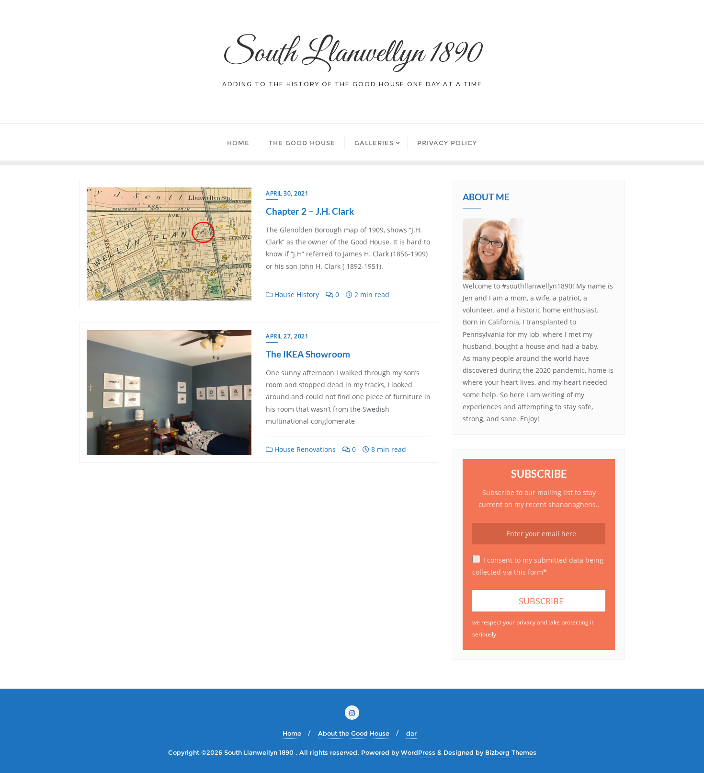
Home (292, 733)
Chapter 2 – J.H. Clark (310, 211)
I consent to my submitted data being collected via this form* (537, 566)
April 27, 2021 (287, 336)
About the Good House (353, 733)
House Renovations (304, 449)
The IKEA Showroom (308, 353)
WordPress (418, 752)
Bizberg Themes (510, 752)
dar (411, 733)
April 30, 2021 (287, 193)
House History (296, 294)
